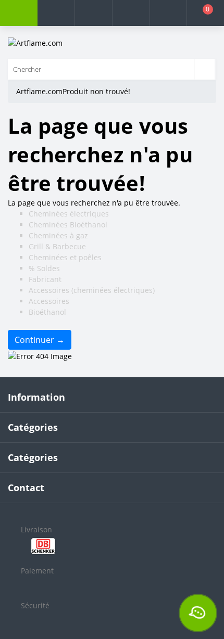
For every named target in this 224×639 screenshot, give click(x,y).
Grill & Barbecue (57, 246)
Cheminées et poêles (65, 257)
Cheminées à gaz (58, 235)
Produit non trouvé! (96, 91)
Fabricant (45, 279)
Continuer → (40, 340)
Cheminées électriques (69, 214)
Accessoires (49, 301)
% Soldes (44, 268)
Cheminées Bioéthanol (68, 224)
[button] (93, 13)
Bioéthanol (47, 312)
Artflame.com (39, 91)
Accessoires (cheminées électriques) (92, 290)
